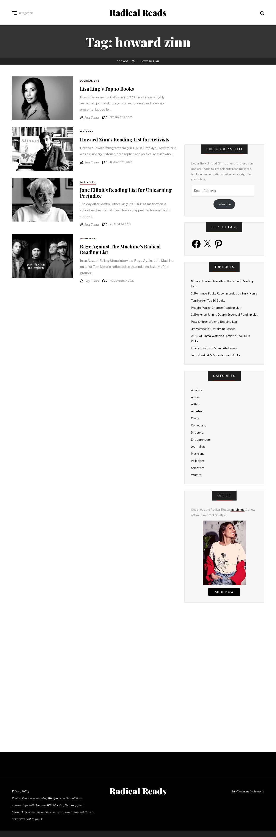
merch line (237, 509)
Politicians (198, 460)
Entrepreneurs (201, 439)
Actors (195, 397)
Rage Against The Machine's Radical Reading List (120, 249)
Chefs (195, 418)
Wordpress (54, 798)
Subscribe (224, 204)
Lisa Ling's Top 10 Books (107, 88)
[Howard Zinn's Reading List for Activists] (42, 149)
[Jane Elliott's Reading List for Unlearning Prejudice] (42, 200)
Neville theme (240, 791)
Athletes (196, 411)
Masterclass (19, 812)
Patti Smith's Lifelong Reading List (214, 321)
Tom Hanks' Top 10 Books (208, 300)
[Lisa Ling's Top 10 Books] (42, 98)
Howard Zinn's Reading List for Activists (124, 139)
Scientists (197, 468)
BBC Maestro (55, 805)
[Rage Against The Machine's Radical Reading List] (42, 256)
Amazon (40, 805)
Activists (88, 181)
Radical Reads (138, 12)
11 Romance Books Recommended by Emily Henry (224, 293)
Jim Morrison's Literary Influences (213, 328)
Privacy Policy (20, 791)
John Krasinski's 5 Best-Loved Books (215, 355)
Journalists (90, 80)
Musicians (88, 238)
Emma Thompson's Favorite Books (214, 348)
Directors (197, 432)
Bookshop (71, 805)
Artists (195, 404)
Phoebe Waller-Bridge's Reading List (215, 307)
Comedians (198, 425)
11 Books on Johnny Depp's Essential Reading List (224, 314)
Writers (87, 131)
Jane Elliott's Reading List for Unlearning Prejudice (126, 193)
